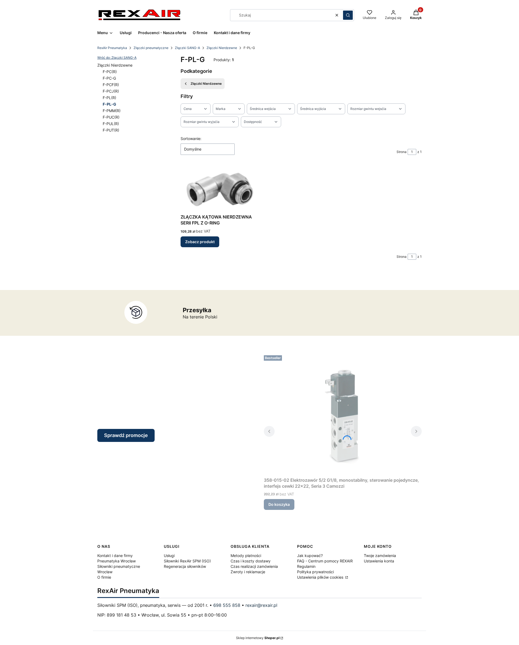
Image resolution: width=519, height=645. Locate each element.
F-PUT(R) (111, 130)
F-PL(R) (109, 97)
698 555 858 (226, 605)
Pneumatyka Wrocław (116, 561)
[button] (348, 15)
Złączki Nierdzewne (222, 48)
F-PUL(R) (111, 123)
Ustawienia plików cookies (320, 577)
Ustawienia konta (379, 561)
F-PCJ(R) (111, 91)
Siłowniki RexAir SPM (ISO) (187, 561)
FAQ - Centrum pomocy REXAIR (325, 561)
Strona (402, 152)
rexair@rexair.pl (261, 605)
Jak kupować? (310, 555)
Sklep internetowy (258, 638)
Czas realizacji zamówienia (254, 566)
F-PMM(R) (112, 110)
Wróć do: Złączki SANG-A (117, 58)
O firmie (104, 577)
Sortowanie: (191, 138)
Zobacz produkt (200, 241)
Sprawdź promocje (126, 435)
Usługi (169, 555)
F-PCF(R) (111, 84)
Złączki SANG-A (187, 48)
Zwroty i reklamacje (248, 571)
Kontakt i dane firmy (115, 555)
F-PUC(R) (111, 117)
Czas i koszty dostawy (251, 561)
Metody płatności (246, 555)
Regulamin (306, 566)
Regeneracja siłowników (185, 566)
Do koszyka (279, 504)
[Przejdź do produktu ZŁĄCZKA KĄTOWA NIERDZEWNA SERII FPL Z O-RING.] (218, 188)
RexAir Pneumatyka (112, 48)
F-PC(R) (110, 71)
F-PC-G (109, 78)
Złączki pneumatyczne (151, 48)
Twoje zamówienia (380, 555)
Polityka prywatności (315, 571)
